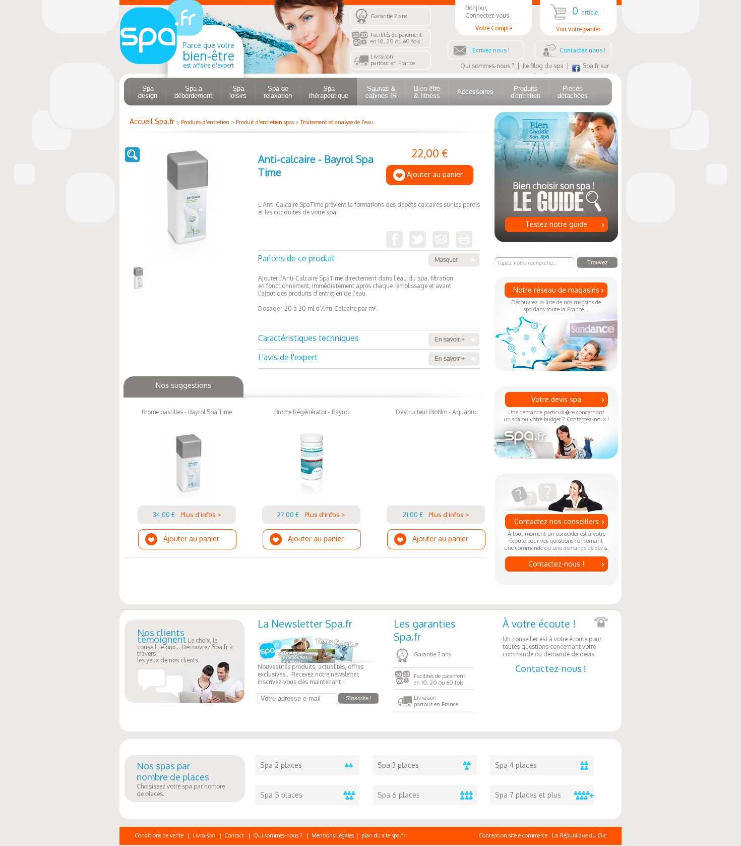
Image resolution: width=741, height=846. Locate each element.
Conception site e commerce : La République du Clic (542, 835)
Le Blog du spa (543, 66)
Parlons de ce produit (296, 258)
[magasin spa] (181, 71)
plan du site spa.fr (383, 835)
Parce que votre (208, 55)
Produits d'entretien (525, 92)
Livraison (204, 835)
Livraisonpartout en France (393, 60)
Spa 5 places (281, 795)
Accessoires (475, 91)
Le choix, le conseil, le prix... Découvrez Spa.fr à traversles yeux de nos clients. (185, 647)
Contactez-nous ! (556, 563)
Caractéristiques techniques (308, 338)
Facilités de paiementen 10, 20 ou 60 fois (396, 38)
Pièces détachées (573, 92)
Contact (234, 835)
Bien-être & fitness (427, 92)
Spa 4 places (516, 765)
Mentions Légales (333, 835)
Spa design (147, 92)
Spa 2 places (281, 765)
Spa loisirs (237, 92)
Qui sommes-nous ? (487, 66)
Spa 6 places (399, 795)
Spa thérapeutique (328, 92)
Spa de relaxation (278, 92)
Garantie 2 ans (389, 16)
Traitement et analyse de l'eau (337, 122)
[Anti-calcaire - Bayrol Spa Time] (185, 261)
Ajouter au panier (435, 174)
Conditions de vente (159, 835)
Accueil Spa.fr (152, 121)
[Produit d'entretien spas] (138, 291)
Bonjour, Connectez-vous (488, 18)
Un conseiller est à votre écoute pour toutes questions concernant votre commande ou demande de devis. (552, 637)
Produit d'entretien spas (265, 122)
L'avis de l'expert (288, 357)
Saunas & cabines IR (381, 92)
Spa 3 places (398, 765)
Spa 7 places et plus (528, 795)
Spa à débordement (193, 92)
